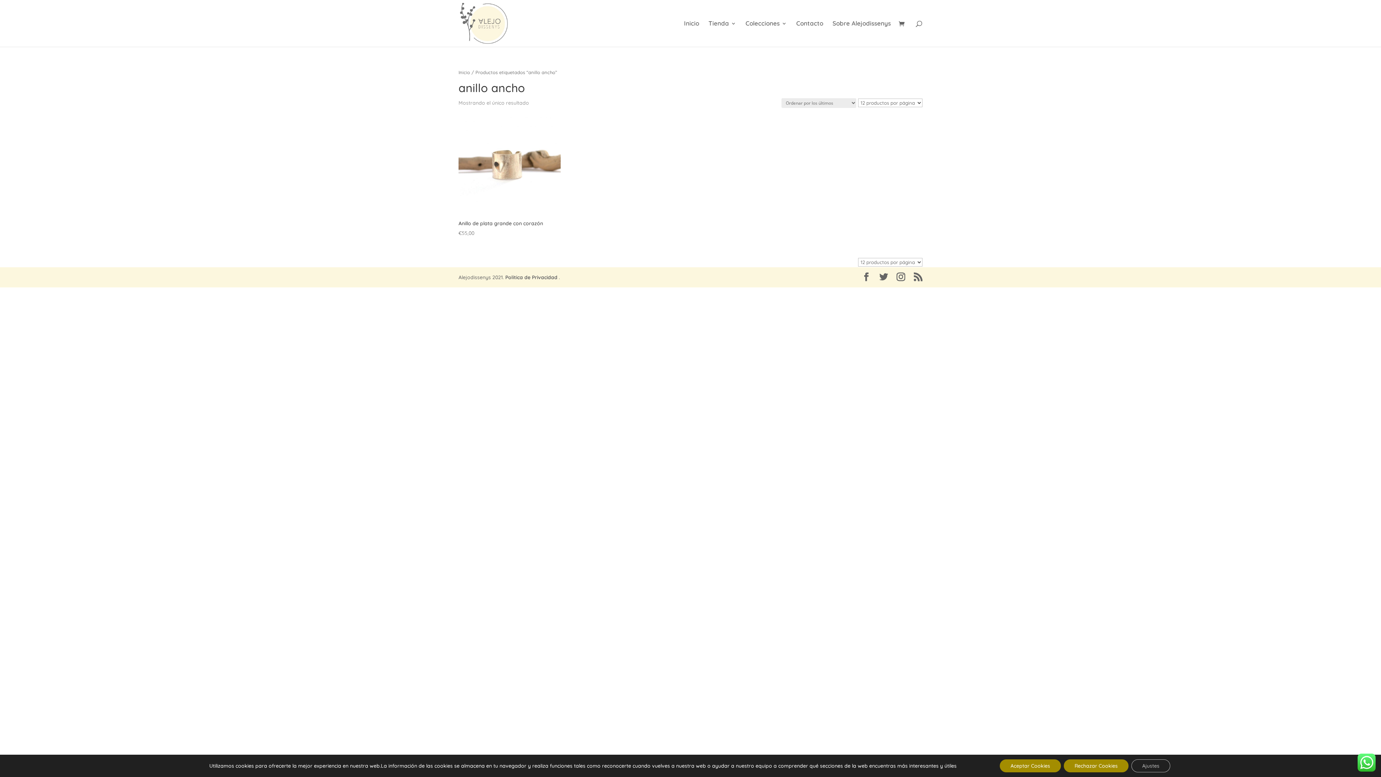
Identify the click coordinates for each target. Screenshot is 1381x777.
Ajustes (1150, 766)
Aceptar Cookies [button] (1030, 766)
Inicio (691, 24)
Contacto (809, 24)
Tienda (718, 24)
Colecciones (763, 24)
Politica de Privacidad (531, 277)
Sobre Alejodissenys (862, 24)
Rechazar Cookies (1096, 766)
